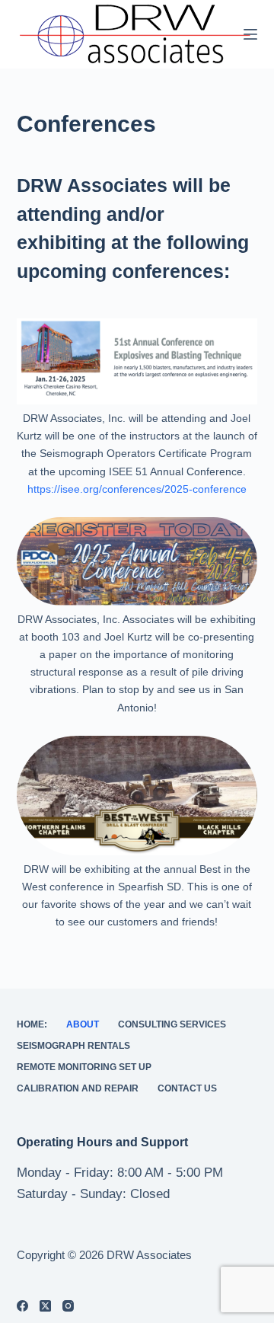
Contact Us (187, 1088)
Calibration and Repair (78, 1088)
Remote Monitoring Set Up (84, 1067)
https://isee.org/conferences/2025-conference (137, 489)
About (82, 1024)
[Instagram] (68, 1306)
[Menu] (250, 34)
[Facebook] (22, 1306)
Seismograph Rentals (73, 1045)
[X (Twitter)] (45, 1306)
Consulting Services (172, 1024)
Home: (32, 1024)
